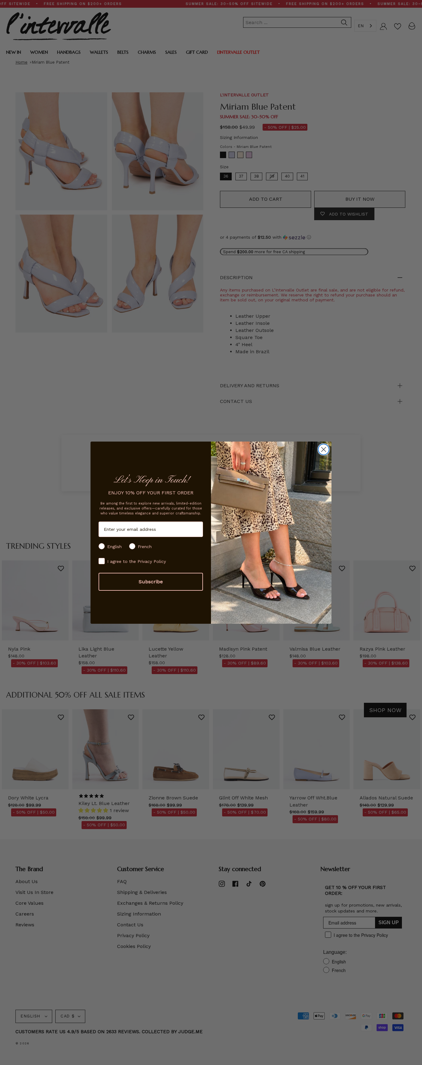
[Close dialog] (323, 449)
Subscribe (151, 582)
